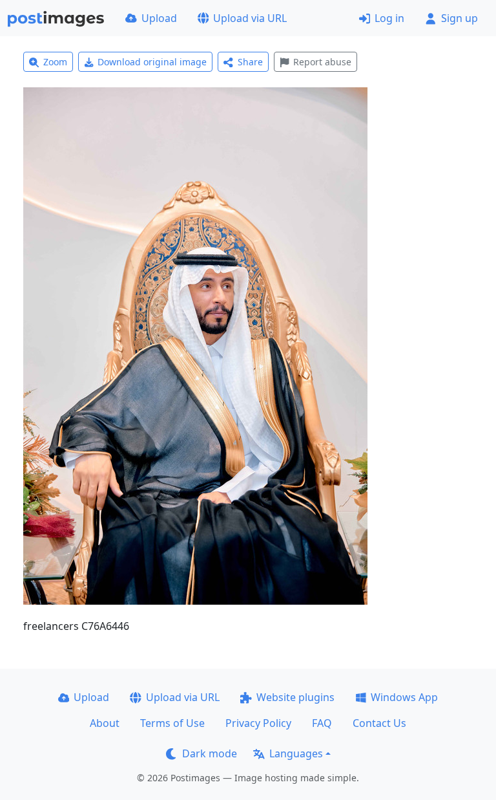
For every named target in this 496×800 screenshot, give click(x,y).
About (104, 723)
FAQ (322, 723)
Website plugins (295, 697)
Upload (159, 18)
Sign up (459, 18)
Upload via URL (250, 18)
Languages (296, 753)
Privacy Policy (258, 723)
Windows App (404, 697)
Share (250, 62)
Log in (389, 18)
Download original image (152, 62)
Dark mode (209, 753)
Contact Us (379, 723)
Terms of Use (172, 723)
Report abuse (322, 62)
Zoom (55, 62)
